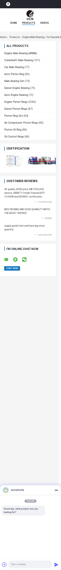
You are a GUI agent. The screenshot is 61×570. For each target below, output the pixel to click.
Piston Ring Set (13, 115)
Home (13, 23)
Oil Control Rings (14, 136)
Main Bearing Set (14, 81)
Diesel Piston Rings (15, 108)
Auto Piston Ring (14, 74)
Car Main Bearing (14, 67)
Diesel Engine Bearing (17, 88)
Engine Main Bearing (33, 37)
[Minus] (56, 490)
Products (28, 23)
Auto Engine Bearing (16, 95)
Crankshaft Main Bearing (18, 60)
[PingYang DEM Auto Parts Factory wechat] (26, 259)
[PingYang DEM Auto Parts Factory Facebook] (8, 4)
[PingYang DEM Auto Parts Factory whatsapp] (17, 259)
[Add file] (4, 564)
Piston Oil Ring (13, 129)
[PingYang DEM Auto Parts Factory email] (8, 259)
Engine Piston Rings (16, 101)
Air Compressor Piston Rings (21, 122)
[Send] (56, 564)
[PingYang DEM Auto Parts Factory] (30, 15)
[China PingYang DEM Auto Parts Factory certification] (14, 160)
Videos (44, 23)
